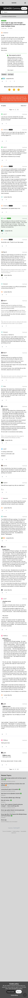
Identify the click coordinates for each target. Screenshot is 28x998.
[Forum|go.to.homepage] (11, 8)
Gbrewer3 (5, 284)
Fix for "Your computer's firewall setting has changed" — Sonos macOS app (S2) (12, 805)
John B (4, 114)
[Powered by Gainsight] (14, 828)
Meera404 (5, 498)
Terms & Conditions (7, 831)
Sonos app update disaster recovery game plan (12, 810)
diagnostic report (13, 310)
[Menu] (2, 3)
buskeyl (5, 516)
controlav (5, 406)
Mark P (5, 300)
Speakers (3, 795)
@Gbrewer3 (5, 303)
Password (4, 74)
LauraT (5, 598)
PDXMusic (5, 635)
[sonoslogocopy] (14, 3)
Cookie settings (16, 831)
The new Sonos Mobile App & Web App (10, 797)
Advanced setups (5, 787)
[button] (1, 8)
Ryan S (5, 252)
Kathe (4, 386)
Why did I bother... (5, 800)
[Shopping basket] (25, 3)
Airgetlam (5, 482)
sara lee (5, 465)
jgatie (4, 546)
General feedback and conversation (9, 821)
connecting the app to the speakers (10, 789)
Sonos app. (4, 820)
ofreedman (5, 32)
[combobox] (14, 12)
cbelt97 (5, 449)
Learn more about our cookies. (16, 988)
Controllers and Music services (9, 16)
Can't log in (10, 74)
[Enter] (2, 12)
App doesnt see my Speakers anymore (10, 793)
